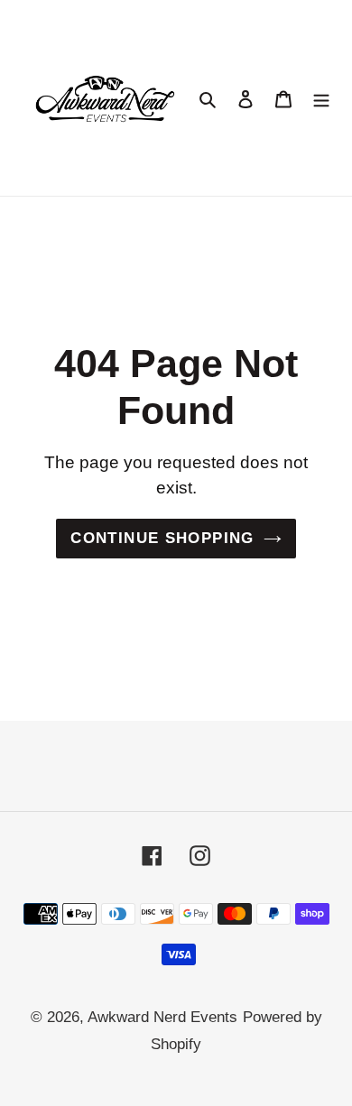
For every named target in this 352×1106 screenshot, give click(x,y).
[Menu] (321, 98)
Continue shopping (162, 538)
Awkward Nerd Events (162, 1017)
